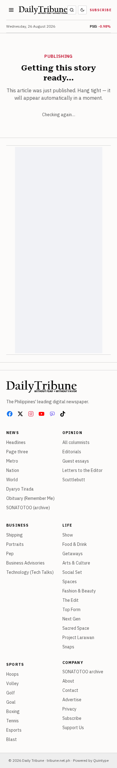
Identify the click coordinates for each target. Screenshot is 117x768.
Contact (70, 690)
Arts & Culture (76, 563)
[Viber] (52, 413)
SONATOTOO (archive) (28, 507)
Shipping (14, 535)
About (68, 681)
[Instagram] (30, 413)
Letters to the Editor (82, 470)
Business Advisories (25, 563)
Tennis (12, 721)
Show (67, 535)
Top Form (71, 609)
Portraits (15, 544)
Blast (11, 739)
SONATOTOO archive (82, 671)
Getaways (72, 553)
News (12, 432)
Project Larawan (78, 637)
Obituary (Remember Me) (30, 498)
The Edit (70, 600)
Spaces (69, 581)
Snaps (68, 647)
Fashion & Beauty (79, 591)
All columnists (76, 442)
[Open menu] (11, 9)
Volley (12, 683)
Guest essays (75, 461)
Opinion (72, 432)
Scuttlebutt (73, 479)
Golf (10, 693)
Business (17, 525)
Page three (17, 452)
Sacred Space (75, 628)
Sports (15, 664)
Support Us (73, 727)
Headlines (16, 442)
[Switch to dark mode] (82, 10)
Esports (14, 730)
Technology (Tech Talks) (30, 572)
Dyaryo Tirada (20, 489)
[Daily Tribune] (41, 386)
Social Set (72, 572)
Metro (12, 461)
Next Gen (71, 619)
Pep (10, 553)
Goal (11, 702)
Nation (12, 470)
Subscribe (101, 10)
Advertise (71, 699)
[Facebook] (9, 413)
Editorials (71, 452)
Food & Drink (74, 544)
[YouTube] (41, 413)
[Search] (71, 10)
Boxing (13, 711)
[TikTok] (62, 413)
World (12, 479)
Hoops (12, 674)
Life (67, 525)
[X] (20, 413)
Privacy (69, 709)
